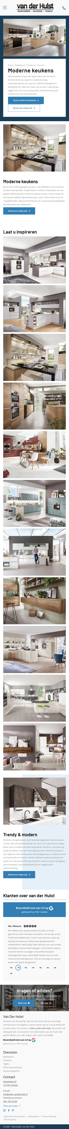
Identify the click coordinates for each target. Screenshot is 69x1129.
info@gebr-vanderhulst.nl (15, 1094)
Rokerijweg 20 (9, 1081)
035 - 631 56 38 (10, 1101)
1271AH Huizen (10, 1085)
